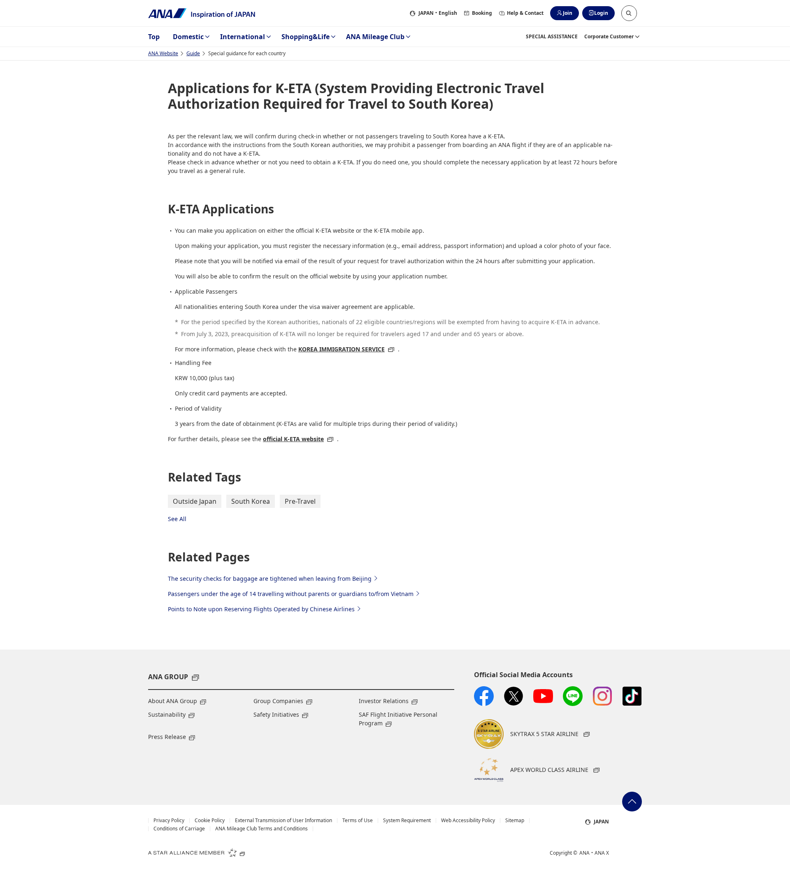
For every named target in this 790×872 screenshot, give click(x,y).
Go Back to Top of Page (632, 801)
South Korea (250, 501)
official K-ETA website (293, 439)
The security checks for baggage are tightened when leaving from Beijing (270, 578)
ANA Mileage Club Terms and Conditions (261, 828)
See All (177, 519)
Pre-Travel (300, 501)
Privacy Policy (168, 820)
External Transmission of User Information (283, 820)
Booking (482, 12)
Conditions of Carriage (179, 828)
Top (154, 36)
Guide (193, 53)
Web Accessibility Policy (468, 820)
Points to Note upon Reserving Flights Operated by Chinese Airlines (261, 609)
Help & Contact (525, 12)
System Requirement (407, 820)
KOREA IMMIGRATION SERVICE (341, 349)
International (242, 36)
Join (567, 12)
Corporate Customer (609, 36)
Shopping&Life (305, 36)
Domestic (188, 36)
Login (601, 12)
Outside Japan (194, 501)
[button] (629, 13)
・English (437, 12)
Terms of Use (357, 820)
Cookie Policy (210, 820)
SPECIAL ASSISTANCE (552, 36)
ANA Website (163, 53)
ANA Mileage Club (375, 36)
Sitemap (514, 820)
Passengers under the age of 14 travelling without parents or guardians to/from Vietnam (291, 594)
